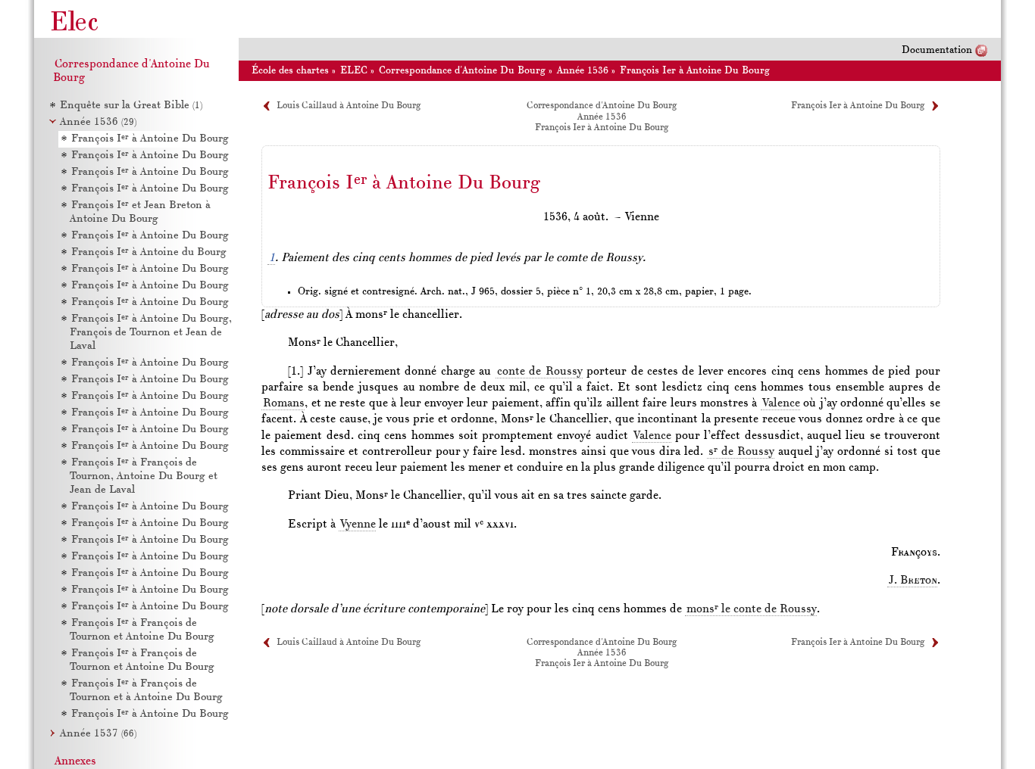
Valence (781, 403)
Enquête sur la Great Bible (131, 105)
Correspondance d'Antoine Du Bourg (462, 71)
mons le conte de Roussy (751, 609)
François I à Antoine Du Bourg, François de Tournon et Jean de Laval (151, 332)
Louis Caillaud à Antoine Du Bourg (349, 106)
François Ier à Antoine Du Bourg (695, 71)
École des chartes (290, 71)
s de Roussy (741, 452)
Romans (284, 403)
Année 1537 (98, 733)
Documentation (937, 50)
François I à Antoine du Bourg (149, 252)
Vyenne (358, 524)
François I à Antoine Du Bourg (150, 139)
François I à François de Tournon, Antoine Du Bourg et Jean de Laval (143, 476)
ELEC (353, 71)
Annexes (75, 761)
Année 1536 (98, 122)
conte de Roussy (540, 372)
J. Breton (913, 580)
